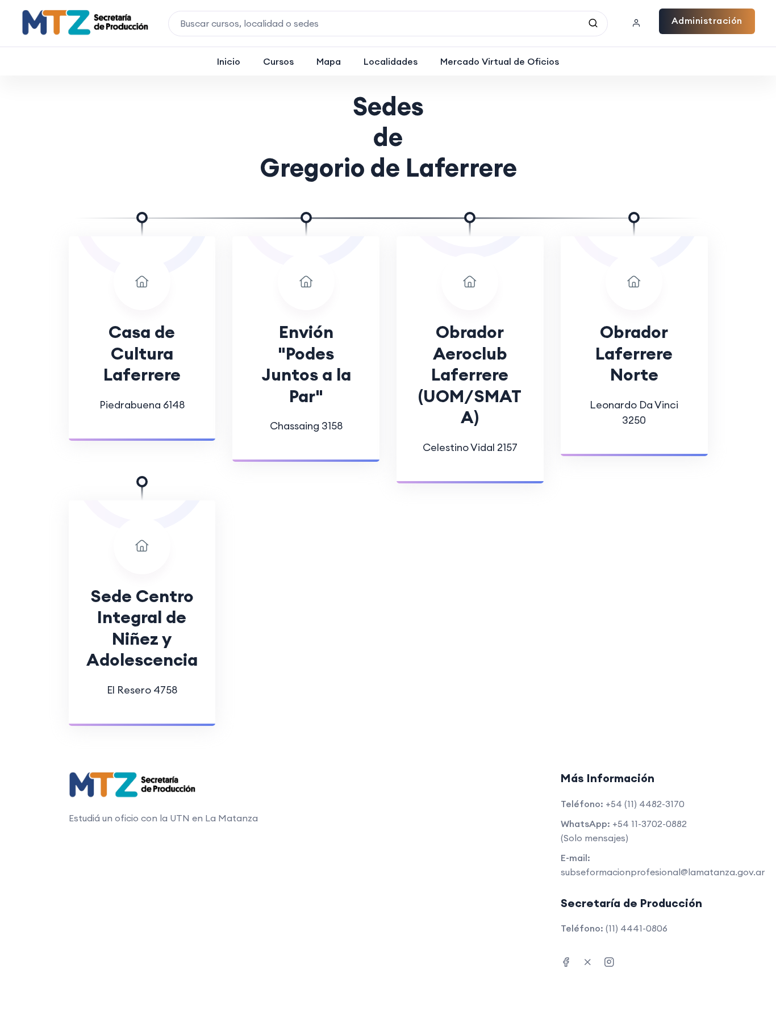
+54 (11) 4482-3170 (645, 803)
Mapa (328, 61)
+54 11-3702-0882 (649, 823)
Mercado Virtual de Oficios (499, 61)
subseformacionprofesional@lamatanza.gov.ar (663, 872)
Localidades (391, 61)
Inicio (228, 61)
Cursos (278, 61)
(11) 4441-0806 (636, 928)
